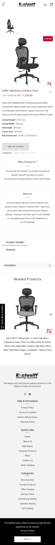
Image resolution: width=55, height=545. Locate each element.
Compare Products (27, 451)
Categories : (7, 153)
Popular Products (27, 484)
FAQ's (27, 455)
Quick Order (31, 153)
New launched (27, 480)
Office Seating (27, 489)
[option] (10, 26)
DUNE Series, (20, 153)
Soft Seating (27, 508)
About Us (27, 441)
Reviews (10, 249)
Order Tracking (27, 465)
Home (27, 436)
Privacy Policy (27, 407)
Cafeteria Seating (27, 503)
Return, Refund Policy (27, 417)
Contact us (27, 460)
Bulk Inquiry (27, 446)
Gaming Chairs (27, 494)
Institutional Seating (27, 499)
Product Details (15, 242)
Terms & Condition (27, 412)
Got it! (27, 539)
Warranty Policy (27, 422)
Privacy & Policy (27, 531)
